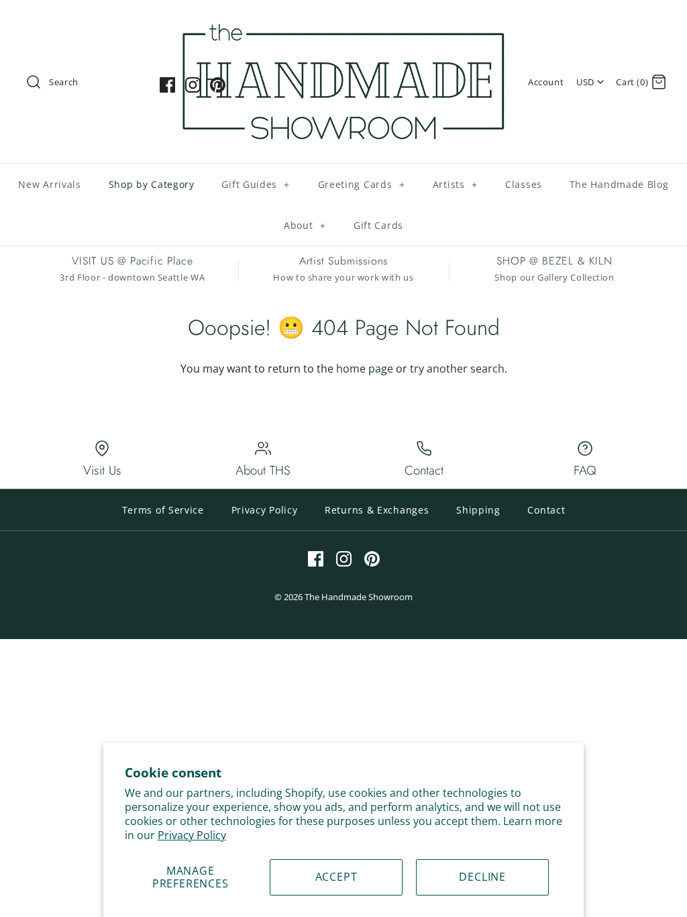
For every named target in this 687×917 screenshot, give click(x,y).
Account (546, 82)
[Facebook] (167, 85)
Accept (336, 876)
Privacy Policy (192, 835)
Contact (546, 509)
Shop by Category (152, 184)
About (305, 225)
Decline (482, 876)
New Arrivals (49, 184)
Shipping (478, 509)
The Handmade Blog (619, 184)
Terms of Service (163, 509)
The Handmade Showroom (359, 597)
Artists (455, 184)
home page (364, 368)
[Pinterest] (217, 85)
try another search (457, 368)
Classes (523, 184)
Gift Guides (255, 184)
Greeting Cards (361, 184)
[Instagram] (193, 85)
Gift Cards (378, 225)
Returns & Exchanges (377, 509)
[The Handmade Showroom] (343, 21)
